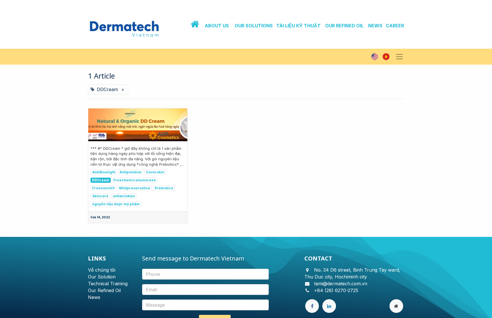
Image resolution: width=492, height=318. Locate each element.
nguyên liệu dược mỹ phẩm (116, 204)
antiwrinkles (124, 196)
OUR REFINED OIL (344, 25)
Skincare (100, 196)
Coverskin (155, 172)
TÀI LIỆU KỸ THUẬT (298, 25)
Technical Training (108, 283)
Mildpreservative (134, 188)
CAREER (395, 25)
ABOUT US (217, 25)
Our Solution (102, 277)
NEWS (375, 25)
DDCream (100, 180)
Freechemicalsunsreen (134, 180)
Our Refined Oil (104, 290)
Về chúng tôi (101, 270)
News (94, 297)
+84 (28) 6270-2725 (336, 290)
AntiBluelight (103, 172)
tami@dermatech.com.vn (340, 283)
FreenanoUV (103, 188)
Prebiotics (164, 188)
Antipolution (131, 172)
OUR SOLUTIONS (254, 25)
